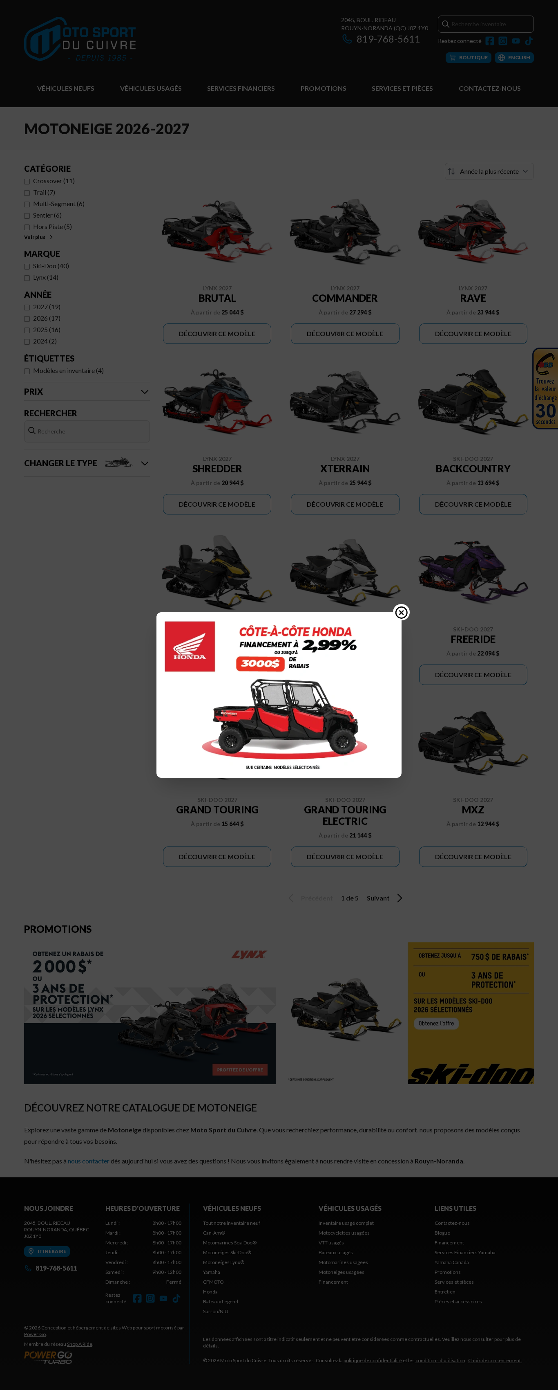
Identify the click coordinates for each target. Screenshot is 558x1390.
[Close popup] (401, 612)
